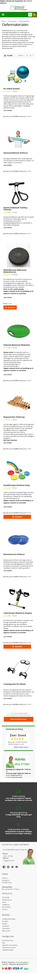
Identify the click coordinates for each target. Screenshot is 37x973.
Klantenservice (7, 900)
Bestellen (5, 921)
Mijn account (6, 931)
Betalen (4, 924)
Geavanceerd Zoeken (9, 947)
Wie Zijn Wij (5, 897)
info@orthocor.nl (16, 775)
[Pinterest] (8, 867)
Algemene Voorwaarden (9, 945)
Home (4, 21)
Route (4, 902)
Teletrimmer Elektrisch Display (17, 613)
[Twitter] (12, 867)
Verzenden (5, 926)
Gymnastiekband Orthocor (15, 153)
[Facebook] (4, 867)
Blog (3, 943)
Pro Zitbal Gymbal (11, 88)
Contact (4, 909)
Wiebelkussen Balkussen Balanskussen (14, 271)
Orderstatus (6, 928)
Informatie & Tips (7, 940)
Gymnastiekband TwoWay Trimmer (15, 208)
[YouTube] (17, 867)
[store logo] (18, 8)
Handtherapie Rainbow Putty (16, 485)
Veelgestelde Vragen (8, 919)
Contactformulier (16, 777)
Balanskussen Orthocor (14, 554)
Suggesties (6, 904)
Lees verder (7, 110)
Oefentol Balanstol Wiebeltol (16, 345)
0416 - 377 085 (8, 856)
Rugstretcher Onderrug (14, 417)
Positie (20, 55)
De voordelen (6, 907)
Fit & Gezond (12, 21)
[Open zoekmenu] (30, 15)
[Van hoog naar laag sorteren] (27, 55)
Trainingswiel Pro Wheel (14, 684)
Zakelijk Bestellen (7, 950)
